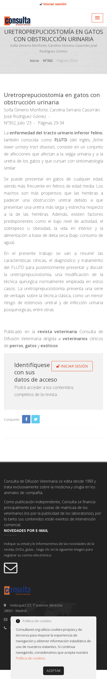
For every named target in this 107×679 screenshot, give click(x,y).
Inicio (34, 60)
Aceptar (53, 670)
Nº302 (47, 60)
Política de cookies (30, 658)
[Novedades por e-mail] (53, 567)
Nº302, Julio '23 (17, 123)
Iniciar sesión (74, 366)
